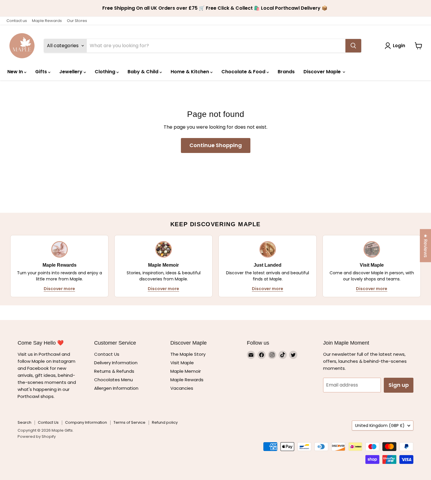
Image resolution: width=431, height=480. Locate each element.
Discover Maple (322, 71)
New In (15, 71)
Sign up (398, 385)
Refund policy (165, 422)
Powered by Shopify (37, 436)
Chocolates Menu (113, 380)
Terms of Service (129, 422)
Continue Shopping (215, 145)
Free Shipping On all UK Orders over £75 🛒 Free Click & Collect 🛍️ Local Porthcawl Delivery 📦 (215, 8)
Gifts (41, 71)
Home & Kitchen (190, 71)
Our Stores (77, 20)
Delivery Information (116, 363)
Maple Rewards (47, 20)
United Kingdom (380, 425)
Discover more (59, 288)
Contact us (16, 20)
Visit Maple (182, 363)
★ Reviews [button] (425, 246)
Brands (286, 71)
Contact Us (106, 354)
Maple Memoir (185, 371)
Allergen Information (116, 388)
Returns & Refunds (114, 371)
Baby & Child (143, 71)
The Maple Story (188, 354)
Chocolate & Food (244, 71)
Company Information (86, 422)
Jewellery (71, 71)
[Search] (353, 45)
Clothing (105, 71)
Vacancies (181, 388)
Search (24, 422)
